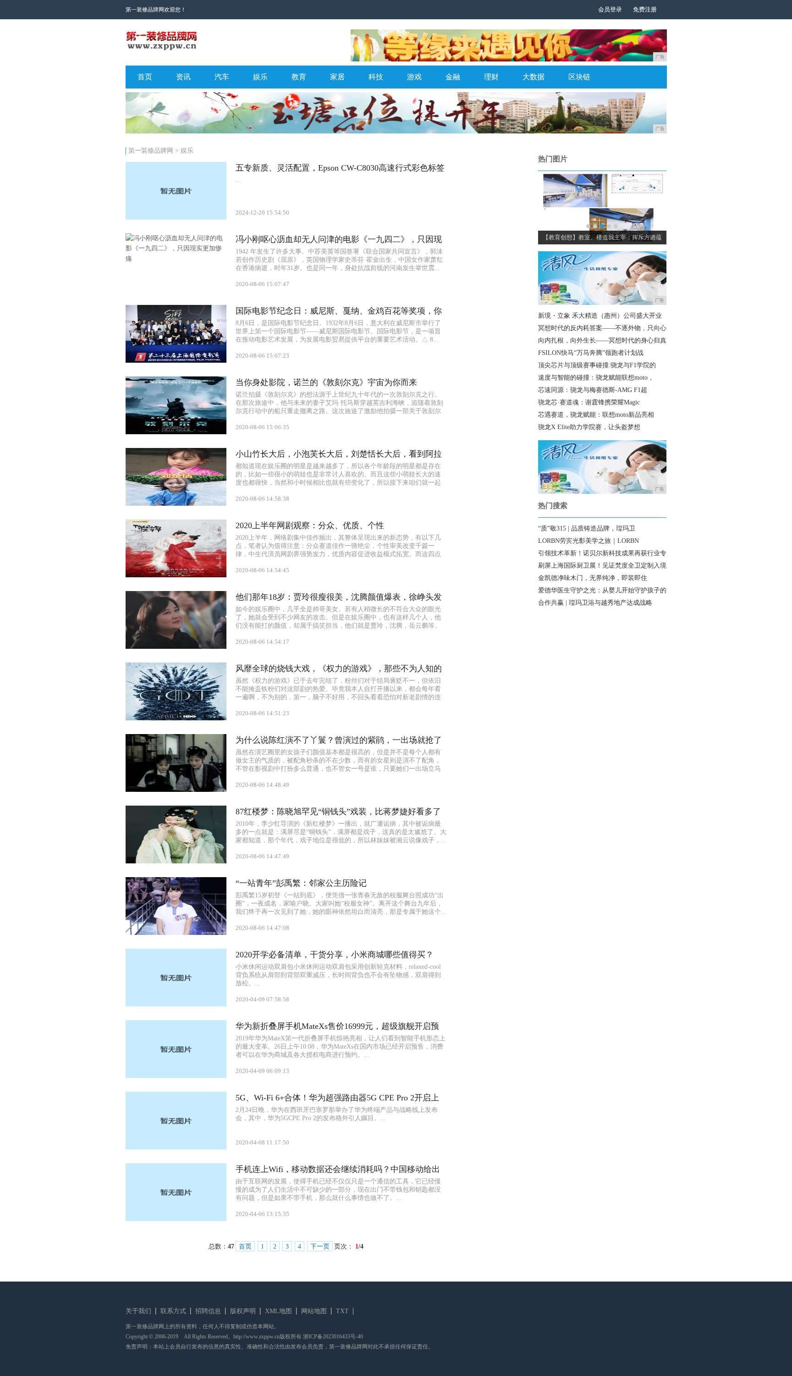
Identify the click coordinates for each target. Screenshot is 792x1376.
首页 (145, 77)
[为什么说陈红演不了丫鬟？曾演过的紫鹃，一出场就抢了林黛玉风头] (176, 789)
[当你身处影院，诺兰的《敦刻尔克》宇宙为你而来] (176, 432)
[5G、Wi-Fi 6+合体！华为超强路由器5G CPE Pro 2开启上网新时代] (176, 1147)
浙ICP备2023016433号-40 (333, 1336)
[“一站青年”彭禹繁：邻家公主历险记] (176, 932)
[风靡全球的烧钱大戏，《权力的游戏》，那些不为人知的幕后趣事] (176, 718)
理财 (491, 77)
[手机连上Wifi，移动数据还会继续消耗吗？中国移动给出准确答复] (176, 1219)
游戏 (414, 77)
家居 (337, 77)
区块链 (579, 77)
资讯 (183, 77)
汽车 (221, 77)
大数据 (533, 77)
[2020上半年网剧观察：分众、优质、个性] (176, 575)
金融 (453, 77)
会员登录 (610, 9)
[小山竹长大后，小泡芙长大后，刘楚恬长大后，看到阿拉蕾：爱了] (176, 503)
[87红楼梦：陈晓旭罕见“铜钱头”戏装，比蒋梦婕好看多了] (176, 861)
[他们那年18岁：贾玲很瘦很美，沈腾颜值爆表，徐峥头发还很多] (176, 646)
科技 (375, 77)
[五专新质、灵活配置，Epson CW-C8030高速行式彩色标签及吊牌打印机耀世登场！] (176, 217)
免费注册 (645, 9)
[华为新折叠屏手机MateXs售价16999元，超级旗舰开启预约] (176, 1075)
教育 (299, 77)
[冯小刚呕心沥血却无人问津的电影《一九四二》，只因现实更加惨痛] (176, 258)
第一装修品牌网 (150, 150)
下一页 (320, 1246)
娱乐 (260, 77)
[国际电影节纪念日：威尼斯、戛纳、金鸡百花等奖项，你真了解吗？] (176, 360)
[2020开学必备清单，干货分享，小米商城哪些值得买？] (176, 1004)
